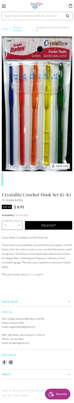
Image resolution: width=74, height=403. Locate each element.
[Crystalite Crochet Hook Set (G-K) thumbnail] (2, 179)
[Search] (67, 16)
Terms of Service (20, 390)
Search (5, 390)
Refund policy (38, 390)
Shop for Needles (17, 29)
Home (5, 28)
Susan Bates (14, 200)
